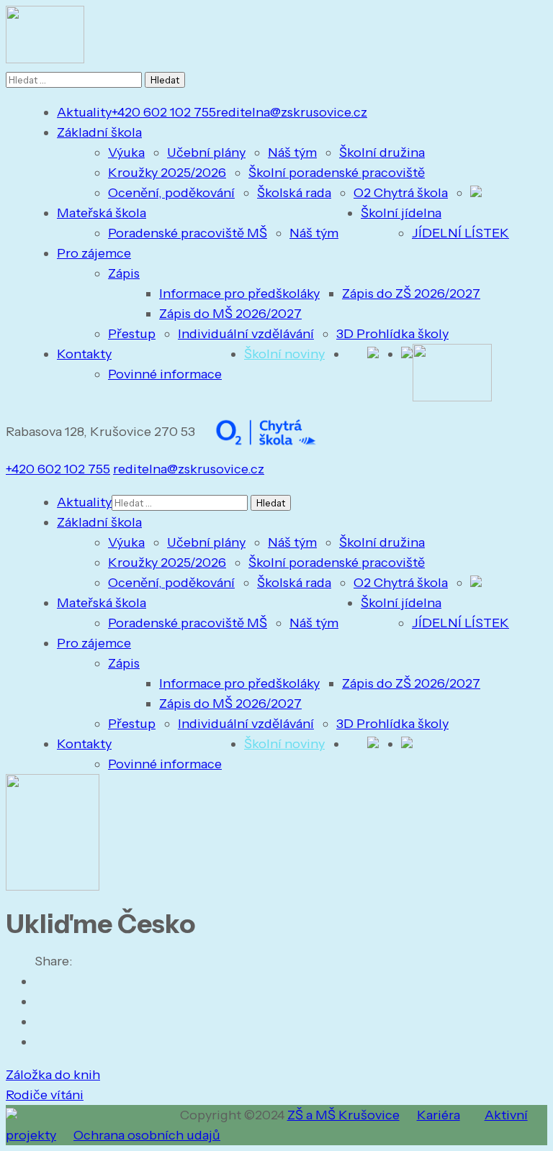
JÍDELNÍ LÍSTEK (460, 233)
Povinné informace (165, 374)
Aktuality (84, 112)
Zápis (124, 273)
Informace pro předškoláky (239, 293)
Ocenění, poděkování (171, 193)
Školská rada (294, 193)
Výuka (126, 152)
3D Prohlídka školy (392, 334)
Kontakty (84, 354)
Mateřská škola (101, 213)
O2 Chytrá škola (401, 193)
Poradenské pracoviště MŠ (187, 233)
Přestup (132, 334)
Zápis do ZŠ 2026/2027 (411, 293)
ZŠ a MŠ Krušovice (343, 1115)
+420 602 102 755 (164, 112)
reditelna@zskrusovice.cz (291, 112)
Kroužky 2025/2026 (167, 173)
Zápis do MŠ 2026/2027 (230, 314)
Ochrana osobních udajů (146, 1135)
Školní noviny (284, 354)
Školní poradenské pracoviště (336, 173)
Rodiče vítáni (45, 1095)
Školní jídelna (401, 213)
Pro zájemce (94, 253)
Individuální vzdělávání (246, 334)
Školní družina (382, 152)
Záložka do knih (53, 1075)
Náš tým (292, 152)
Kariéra (438, 1115)
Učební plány (206, 152)
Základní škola (99, 132)
